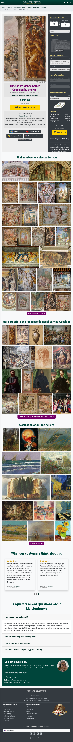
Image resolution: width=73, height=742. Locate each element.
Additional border (54, 29)
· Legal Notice (6, 709)
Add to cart (61, 132)
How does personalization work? (16, 617)
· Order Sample (30, 718)
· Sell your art (29, 709)
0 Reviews (28, 139)
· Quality (28, 711)
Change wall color (16, 136)
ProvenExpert (15, 586)
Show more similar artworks (36, 313)
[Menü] (2, 3)
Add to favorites (34, 131)
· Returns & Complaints (9, 718)
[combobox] (60, 31)
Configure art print (26, 107)
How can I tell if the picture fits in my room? (20, 637)
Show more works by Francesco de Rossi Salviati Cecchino (36, 417)
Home (3, 7)
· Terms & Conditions (8, 711)
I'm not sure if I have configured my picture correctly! (23, 650)
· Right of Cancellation (9, 716)
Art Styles (9, 7)
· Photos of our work (31, 714)
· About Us (6, 720)
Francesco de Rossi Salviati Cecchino (36, 7)
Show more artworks (36, 543)
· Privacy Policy (7, 714)
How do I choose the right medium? (17, 643)
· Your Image (29, 707)
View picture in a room (34, 136)
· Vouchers (29, 716)
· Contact (5, 707)
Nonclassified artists (19, 7)
